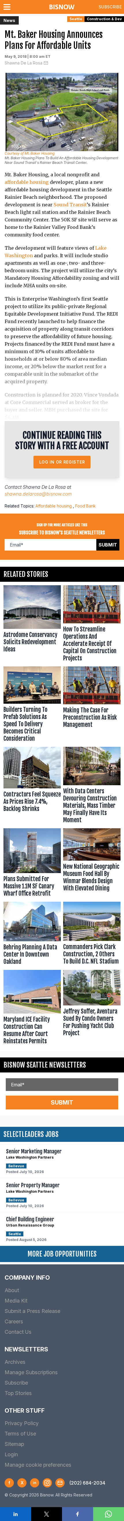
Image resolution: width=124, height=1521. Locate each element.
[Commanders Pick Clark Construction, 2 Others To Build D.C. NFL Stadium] (92, 935)
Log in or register (62, 462)
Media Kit (16, 1301)
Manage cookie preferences (38, 1465)
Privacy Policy (22, 1423)
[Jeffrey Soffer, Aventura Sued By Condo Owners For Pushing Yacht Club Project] (92, 1008)
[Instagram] (47, 1482)
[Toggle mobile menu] (8, 7)
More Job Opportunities (62, 1254)
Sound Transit (70, 205)
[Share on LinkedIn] (15, 1514)
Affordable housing (53, 505)
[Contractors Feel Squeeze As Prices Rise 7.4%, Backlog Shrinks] (32, 786)
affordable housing (27, 182)
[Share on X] (46, 1514)
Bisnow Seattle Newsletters (44, 1065)
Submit (108, 545)
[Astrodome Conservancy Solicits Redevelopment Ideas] (32, 624)
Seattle (75, 19)
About (12, 1290)
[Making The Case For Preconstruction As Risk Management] (92, 705)
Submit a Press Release (32, 1311)
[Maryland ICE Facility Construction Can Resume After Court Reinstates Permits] (32, 1008)
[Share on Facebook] (77, 1514)
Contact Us (18, 1332)
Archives (15, 1362)
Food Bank (85, 505)
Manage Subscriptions (31, 1372)
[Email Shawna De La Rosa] (46, 63)
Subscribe (110, 6)
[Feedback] (60, 1482)
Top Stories (18, 1393)
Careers (14, 1321)
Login (11, 1454)
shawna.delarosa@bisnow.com (38, 494)
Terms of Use (20, 1434)
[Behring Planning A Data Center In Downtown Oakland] (32, 935)
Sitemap (14, 1444)
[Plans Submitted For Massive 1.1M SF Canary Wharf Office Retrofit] (32, 864)
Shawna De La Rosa (23, 62)
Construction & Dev (104, 19)
